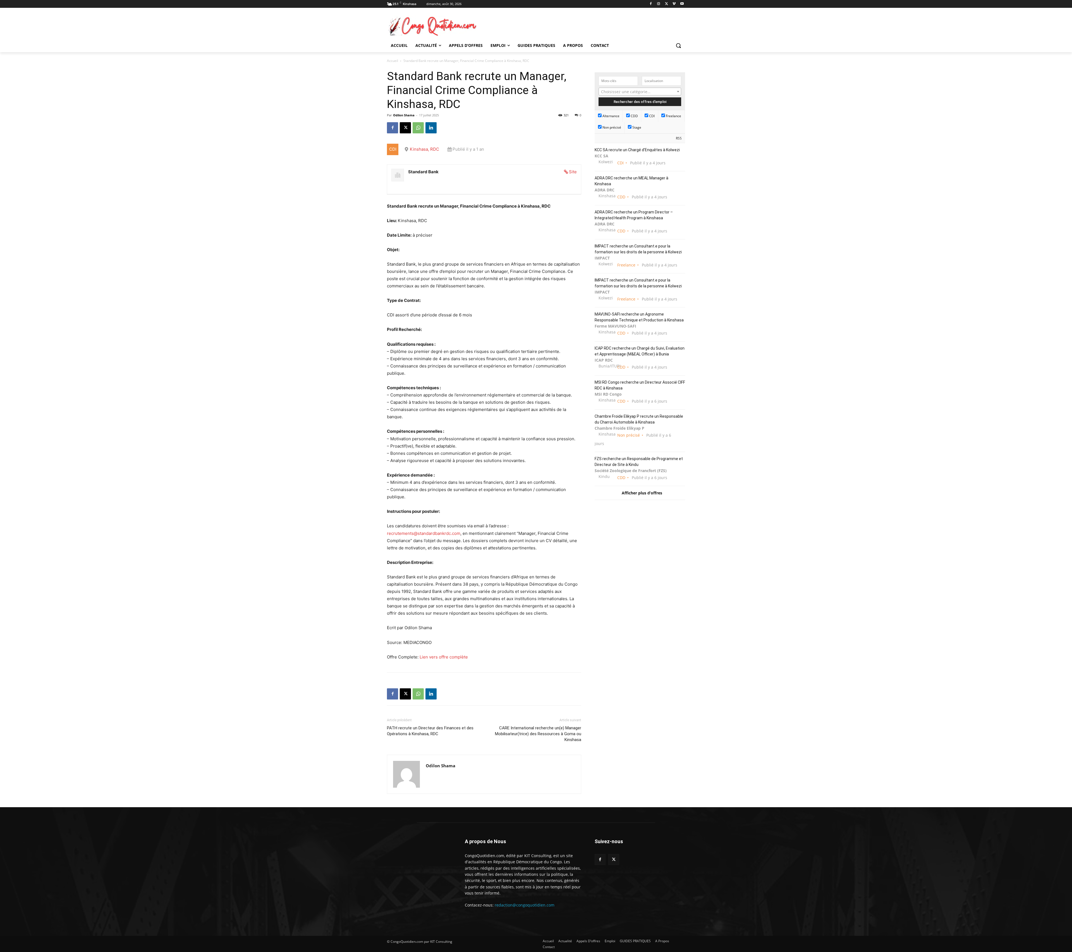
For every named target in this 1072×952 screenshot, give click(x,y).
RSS (679, 138)
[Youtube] (682, 4)
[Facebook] (651, 4)
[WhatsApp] (418, 127)
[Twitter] (613, 859)
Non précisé (611, 127)
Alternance (610, 116)
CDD (634, 116)
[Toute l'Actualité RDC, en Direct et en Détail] (431, 26)
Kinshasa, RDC (424, 149)
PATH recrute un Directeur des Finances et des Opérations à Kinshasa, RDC (430, 730)
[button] (678, 45)
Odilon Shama (404, 115)
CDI (651, 116)
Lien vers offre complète (444, 657)
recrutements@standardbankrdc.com (423, 533)
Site (573, 171)
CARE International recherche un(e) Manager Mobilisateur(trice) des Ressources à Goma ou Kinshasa (538, 733)
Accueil (392, 60)
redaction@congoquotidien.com (524, 905)
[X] (666, 4)
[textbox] (640, 92)
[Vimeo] (674, 4)
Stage (636, 127)
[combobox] (640, 91)
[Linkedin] (431, 127)
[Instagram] (658, 4)
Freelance (673, 116)
